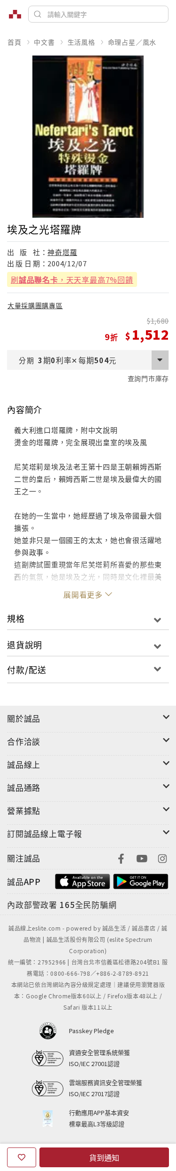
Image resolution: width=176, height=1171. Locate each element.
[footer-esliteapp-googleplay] (141, 880)
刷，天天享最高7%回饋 (72, 279)
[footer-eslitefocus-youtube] (141, 857)
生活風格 (81, 42)
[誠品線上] (15, 14)
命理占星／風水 (132, 42)
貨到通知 (104, 1157)
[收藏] (21, 1157)
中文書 (44, 42)
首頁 (15, 42)
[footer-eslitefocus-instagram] (162, 857)
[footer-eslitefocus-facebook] (121, 857)
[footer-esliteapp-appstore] (82, 880)
